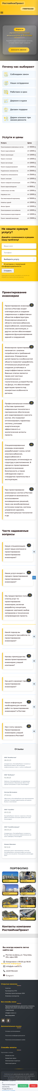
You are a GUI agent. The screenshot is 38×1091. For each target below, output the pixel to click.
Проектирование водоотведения (11, 214)
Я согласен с (13, 265)
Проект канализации (7, 155)
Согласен (23, 1086)
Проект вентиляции (7, 163)
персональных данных (16, 277)
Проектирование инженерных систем (12, 147)
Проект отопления (6, 159)
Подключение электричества (9, 171)
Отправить (8, 271)
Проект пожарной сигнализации (10, 182)
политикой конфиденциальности (13, 265)
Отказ (33, 1086)
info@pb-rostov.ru (10, 1013)
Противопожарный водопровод (10, 198)
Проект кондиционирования (9, 167)
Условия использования (12, 1031)
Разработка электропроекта (9, 174)
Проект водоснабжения (8, 151)
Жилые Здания (5, 206)
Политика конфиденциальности (15, 1035)
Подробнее (6, 880)
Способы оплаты (9, 1047)
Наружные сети (5, 194)
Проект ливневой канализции (10, 218)
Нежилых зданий (6, 202)
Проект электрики (6, 178)
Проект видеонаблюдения (9, 186)
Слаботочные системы (8, 190)
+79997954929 (27, 9)
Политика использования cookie (15, 1039)
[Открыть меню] (2, 12)
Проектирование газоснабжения (10, 210)
